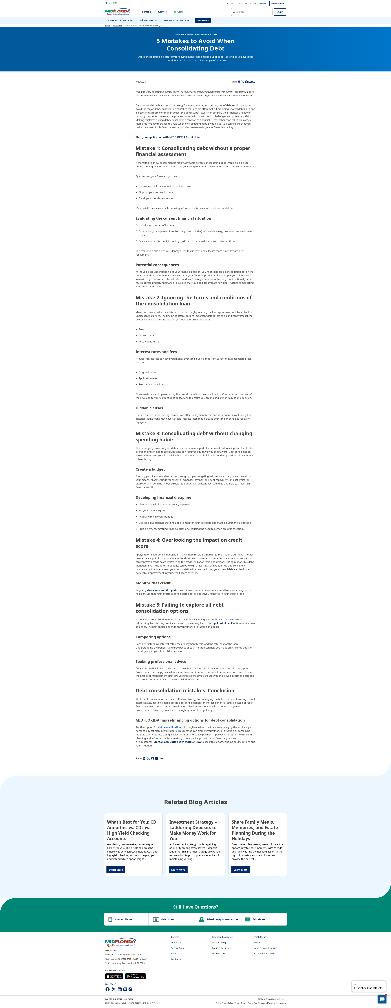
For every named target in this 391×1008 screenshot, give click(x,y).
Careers (175, 936)
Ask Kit (257, 919)
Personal (146, 11)
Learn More (116, 869)
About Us (230, 3)
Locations (112, 3)
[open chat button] (382, 999)
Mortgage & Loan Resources (176, 20)
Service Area (177, 947)
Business (162, 11)
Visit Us (165, 919)
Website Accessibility (277, 1003)
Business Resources (148, 20)
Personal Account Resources (119, 20)
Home (107, 25)
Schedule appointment (221, 919)
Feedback (176, 959)
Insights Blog (219, 942)
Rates (174, 953)
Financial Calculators (223, 936)
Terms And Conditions (257, 1003)
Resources (178, 11)
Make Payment (278, 3)
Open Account (203, 20)
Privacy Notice (241, 1003)
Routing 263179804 (258, 3)
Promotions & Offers (264, 953)
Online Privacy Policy (224, 1003)
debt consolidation (169, 727)
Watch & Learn (219, 953)
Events (257, 942)
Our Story (176, 942)
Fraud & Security (220, 947)
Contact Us (242, 3)
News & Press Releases (265, 947)
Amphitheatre (261, 936)
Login (279, 12)
